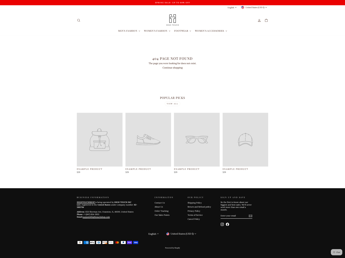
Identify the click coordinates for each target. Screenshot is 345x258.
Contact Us (160, 202)
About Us (159, 206)
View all (172, 104)
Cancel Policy (194, 219)
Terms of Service (195, 215)
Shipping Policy (195, 202)
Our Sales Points (162, 215)
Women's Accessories (210, 30)
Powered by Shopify (172, 248)
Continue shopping (173, 67)
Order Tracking (161, 211)
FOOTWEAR (181, 30)
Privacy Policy (194, 211)
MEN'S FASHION (128, 30)
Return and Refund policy (199, 206)
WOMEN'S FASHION (156, 30)
